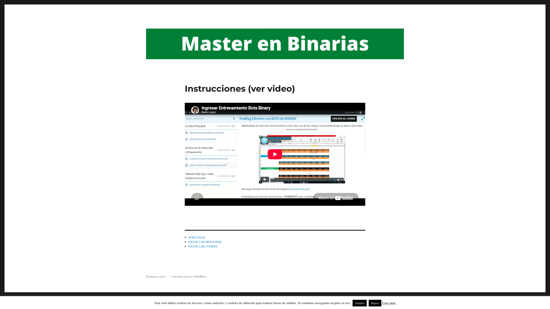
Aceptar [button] (359, 303)
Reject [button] (375, 303)
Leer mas (389, 302)
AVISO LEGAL (197, 237)
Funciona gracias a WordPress (189, 276)
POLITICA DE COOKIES (202, 246)
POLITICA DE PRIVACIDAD (205, 242)
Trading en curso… (157, 276)
